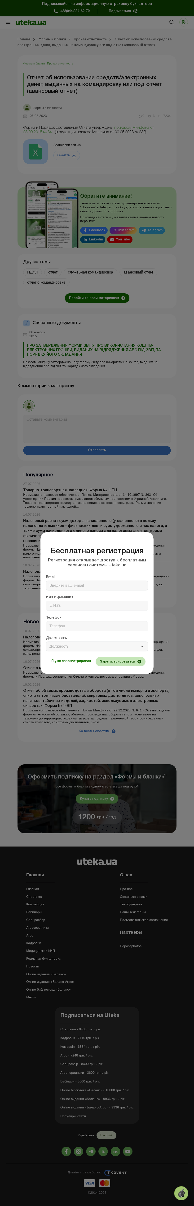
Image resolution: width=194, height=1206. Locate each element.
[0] (181, 1193)
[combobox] (97, 646)
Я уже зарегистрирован (71, 661)
